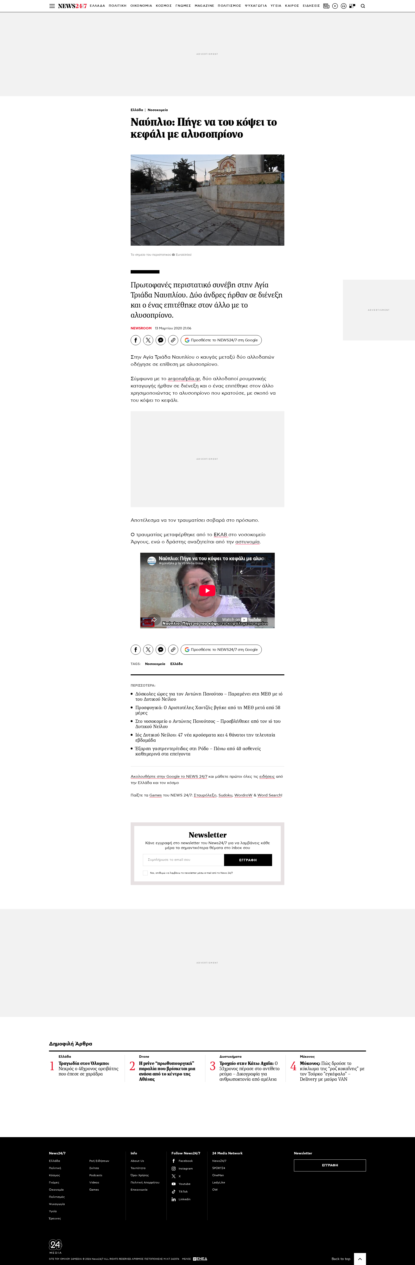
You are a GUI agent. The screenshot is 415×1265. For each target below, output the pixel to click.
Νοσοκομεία (158, 110)
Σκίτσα (94, 1168)
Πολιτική (55, 1168)
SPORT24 (218, 1168)
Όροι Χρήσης (140, 1175)
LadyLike (218, 1182)
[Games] (352, 6)
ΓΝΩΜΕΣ (183, 5)
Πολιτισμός (57, 1196)
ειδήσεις (267, 776)
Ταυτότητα (138, 1168)
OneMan (218, 1175)
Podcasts (95, 1175)
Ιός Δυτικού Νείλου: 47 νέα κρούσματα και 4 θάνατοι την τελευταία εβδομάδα (205, 737)
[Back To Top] (360, 1259)
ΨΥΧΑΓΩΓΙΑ (256, 5)
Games (155, 795)
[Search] (363, 6)
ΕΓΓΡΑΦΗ (330, 1165)
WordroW (243, 795)
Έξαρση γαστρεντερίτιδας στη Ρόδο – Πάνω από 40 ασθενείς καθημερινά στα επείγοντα (198, 751)
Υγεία (53, 1211)
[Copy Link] (173, 340)
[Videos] (335, 6)
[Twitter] (148, 340)
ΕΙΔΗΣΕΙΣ (311, 5)
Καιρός (292, 5)
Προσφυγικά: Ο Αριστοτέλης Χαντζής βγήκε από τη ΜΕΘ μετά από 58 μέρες (208, 710)
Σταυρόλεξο (205, 795)
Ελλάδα (137, 110)
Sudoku (225, 795)
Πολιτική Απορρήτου (145, 1182)
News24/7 (219, 1160)
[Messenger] (161, 340)
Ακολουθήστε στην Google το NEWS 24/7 (169, 776)
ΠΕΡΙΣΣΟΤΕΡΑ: (143, 685)
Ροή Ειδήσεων (99, 1160)
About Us (137, 1160)
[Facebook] (136, 340)
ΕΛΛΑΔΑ (97, 5)
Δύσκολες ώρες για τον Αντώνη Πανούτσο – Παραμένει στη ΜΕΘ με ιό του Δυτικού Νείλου (208, 696)
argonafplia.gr (184, 378)
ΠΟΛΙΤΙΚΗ (118, 5)
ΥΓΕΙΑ (276, 5)
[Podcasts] (344, 6)
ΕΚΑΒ (221, 534)
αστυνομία (247, 542)
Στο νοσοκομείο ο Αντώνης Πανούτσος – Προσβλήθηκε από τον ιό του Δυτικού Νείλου (208, 724)
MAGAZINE (204, 5)
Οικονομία (56, 1189)
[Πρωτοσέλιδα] (326, 6)
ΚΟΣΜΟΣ (164, 5)
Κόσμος (54, 1175)
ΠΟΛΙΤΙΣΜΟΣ (229, 5)
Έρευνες (55, 1218)
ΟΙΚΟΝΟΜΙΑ (141, 5)
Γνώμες (54, 1182)
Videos (94, 1182)
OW (215, 1189)
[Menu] (52, 6)
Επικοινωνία (139, 1189)
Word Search (269, 795)
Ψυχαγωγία (57, 1204)
